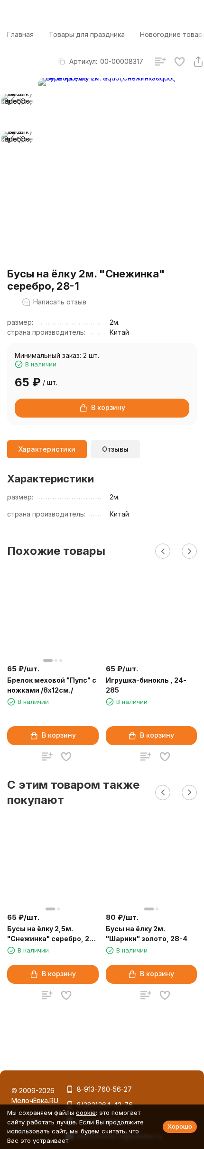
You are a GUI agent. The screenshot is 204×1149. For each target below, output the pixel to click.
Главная (20, 34)
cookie (86, 1112)
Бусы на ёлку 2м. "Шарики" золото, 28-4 (146, 934)
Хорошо (179, 1126)
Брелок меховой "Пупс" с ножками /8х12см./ (51, 685)
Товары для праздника (87, 34)
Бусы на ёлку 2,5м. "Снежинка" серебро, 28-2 (52, 934)
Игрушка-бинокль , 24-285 (146, 685)
